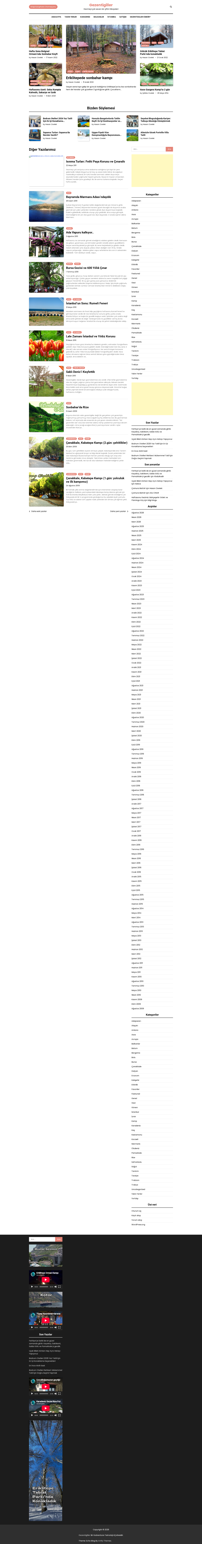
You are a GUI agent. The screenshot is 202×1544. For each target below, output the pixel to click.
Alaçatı (135, 205)
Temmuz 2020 (138, 722)
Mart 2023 (136, 608)
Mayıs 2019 (136, 763)
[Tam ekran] (59, 1287)
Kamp (78, 71)
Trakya (135, 364)
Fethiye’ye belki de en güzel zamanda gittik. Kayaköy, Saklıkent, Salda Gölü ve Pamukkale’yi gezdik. (151, 432)
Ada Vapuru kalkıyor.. (80, 232)
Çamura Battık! (139, 488)
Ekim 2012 (136, 945)
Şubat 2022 (137, 658)
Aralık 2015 (136, 876)
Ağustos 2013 (137, 922)
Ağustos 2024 (138, 558)
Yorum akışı (137, 1220)
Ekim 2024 (136, 549)
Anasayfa (56, 17)
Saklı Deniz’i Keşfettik (80, 371)
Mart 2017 (136, 822)
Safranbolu (137, 341)
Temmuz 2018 (138, 794)
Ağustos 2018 (137, 790)
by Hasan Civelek (73, 82)
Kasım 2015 (137, 881)
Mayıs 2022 (137, 644)
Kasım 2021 (136, 672)
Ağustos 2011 (137, 963)
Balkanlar (99, 17)
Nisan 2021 (136, 699)
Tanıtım (135, 351)
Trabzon (135, 360)
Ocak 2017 (136, 831)
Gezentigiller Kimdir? (140, 17)
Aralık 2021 (136, 667)
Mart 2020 (136, 731)
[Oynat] (32, 1287)
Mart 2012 (136, 954)
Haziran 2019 (137, 758)
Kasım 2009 (137, 999)
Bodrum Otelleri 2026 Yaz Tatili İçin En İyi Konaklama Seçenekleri (57, 119)
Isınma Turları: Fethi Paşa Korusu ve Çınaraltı (95, 161)
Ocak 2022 (136, 662)
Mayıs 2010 (136, 990)
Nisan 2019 (136, 767)
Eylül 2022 (136, 626)
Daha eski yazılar (39, 511)
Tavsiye (135, 355)
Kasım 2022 (137, 617)
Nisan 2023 (136, 603)
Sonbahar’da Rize (77, 407)
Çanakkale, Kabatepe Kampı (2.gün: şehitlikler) (96, 442)
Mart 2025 (136, 540)
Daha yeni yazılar (118, 511)
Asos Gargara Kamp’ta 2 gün (155, 89)
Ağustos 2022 (138, 631)
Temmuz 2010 (138, 985)
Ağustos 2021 (137, 685)
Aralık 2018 (136, 776)
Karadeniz (85, 17)
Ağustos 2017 (137, 808)
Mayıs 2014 (136, 913)
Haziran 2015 (137, 904)
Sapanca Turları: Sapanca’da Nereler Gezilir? (56, 133)
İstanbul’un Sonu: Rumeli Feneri (87, 303)
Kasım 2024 (137, 544)
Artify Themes (104, 1540)
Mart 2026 (136, 521)
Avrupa (135, 219)
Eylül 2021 (136, 681)
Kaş (133, 310)
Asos (144, 84)
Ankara (135, 210)
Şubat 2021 (136, 708)
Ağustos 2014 (138, 908)
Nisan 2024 (136, 567)
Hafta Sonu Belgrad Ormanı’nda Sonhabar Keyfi (43, 52)
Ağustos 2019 (137, 749)
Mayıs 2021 (136, 694)
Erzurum (135, 255)
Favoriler (136, 269)
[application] (45, 1279)
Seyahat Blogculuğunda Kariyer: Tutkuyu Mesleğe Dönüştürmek (156, 119)
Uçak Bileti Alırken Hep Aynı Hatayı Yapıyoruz (152, 439)
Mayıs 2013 (136, 935)
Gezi (154, 43)
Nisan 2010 (136, 995)
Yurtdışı (135, 378)
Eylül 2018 (136, 785)
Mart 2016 (136, 863)
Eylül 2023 (136, 590)
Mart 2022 (136, 653)
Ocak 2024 (136, 576)
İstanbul (111, 17)
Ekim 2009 (136, 1004)
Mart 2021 (136, 703)
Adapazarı (35, 81)
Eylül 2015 (136, 890)
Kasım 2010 (137, 976)
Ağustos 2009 (138, 1008)
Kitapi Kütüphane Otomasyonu (43, 7)
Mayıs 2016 (136, 854)
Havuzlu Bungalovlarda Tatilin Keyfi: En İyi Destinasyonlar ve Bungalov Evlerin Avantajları (106, 119)
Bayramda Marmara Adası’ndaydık (88, 197)
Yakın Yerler (71, 17)
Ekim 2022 (136, 622)
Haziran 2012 (137, 949)
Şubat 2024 (137, 571)
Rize (133, 337)
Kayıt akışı (136, 1215)
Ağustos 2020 (138, 717)
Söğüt (134, 346)
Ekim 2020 (136, 713)
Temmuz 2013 (138, 926)
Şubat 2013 (136, 940)
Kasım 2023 (137, 585)
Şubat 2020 (137, 735)
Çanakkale (153, 84)
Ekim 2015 (136, 885)
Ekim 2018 (136, 781)
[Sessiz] (55, 1287)
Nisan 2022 (136, 649)
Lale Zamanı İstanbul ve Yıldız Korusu (90, 336)
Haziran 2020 (137, 726)
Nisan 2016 (136, 858)
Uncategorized (138, 369)
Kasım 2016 (137, 840)
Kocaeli (145, 46)
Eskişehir (135, 260)
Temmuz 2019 (138, 753)
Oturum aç (136, 1211)
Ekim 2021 (136, 676)
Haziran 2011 (137, 967)
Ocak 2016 (136, 872)
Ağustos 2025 (138, 526)
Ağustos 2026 (138, 512)
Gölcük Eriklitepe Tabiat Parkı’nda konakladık (152, 52)
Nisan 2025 (136, 535)
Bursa (69, 264)
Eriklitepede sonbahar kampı (89, 78)
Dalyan (135, 250)
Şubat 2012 (136, 958)
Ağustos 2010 (137, 981)
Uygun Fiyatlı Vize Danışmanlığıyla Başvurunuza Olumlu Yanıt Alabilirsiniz (106, 133)
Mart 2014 (136, 917)
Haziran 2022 (137, 640)
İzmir (134, 296)
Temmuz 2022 (138, 635)
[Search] (171, 7)
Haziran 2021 (137, 690)
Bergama (136, 232)
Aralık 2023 (137, 581)
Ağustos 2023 (138, 594)
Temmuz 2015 (138, 899)
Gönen (135, 287)
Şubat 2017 (136, 826)
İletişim (122, 17)
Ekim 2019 (136, 740)
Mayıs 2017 (136, 813)
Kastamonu (137, 314)
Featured (146, 43)
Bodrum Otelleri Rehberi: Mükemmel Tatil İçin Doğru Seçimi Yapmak (45, 1371)
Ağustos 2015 (137, 894)
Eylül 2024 (136, 553)
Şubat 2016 (136, 867)
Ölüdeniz (135, 328)
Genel (70, 71)
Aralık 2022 (137, 612)
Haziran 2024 (137, 562)
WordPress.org (138, 1224)
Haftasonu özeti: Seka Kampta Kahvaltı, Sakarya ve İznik (45, 91)
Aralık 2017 (136, 804)
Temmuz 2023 (138, 599)
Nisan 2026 (136, 517)
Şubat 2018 (136, 799)
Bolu (133, 237)
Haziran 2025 (137, 531)
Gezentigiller (101, 5)
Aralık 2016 (136, 835)
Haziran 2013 (137, 931)
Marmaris (136, 323)
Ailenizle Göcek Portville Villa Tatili (155, 133)
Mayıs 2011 (136, 972)
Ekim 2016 (136, 844)
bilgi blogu (152, 500)
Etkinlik (135, 264)
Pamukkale (137, 332)
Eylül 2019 (136, 744)
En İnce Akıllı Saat (140, 451)
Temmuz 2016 (138, 849)
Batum (135, 228)
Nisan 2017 (136, 817)
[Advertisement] (152, 170)
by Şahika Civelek (147, 93)
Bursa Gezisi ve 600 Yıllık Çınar (86, 268)
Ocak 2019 (136, 772)
